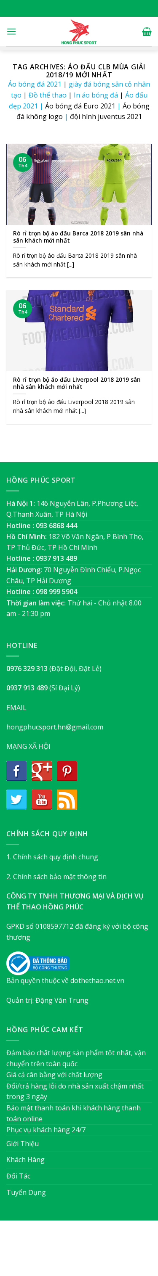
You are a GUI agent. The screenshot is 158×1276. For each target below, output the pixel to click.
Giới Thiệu (22, 1143)
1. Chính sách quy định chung (52, 856)
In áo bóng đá (96, 95)
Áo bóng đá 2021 (35, 84)
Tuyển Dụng (26, 1192)
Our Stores (65, 1252)
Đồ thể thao (48, 95)
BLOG (95, 1252)
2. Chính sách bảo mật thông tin (56, 876)
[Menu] (11, 31)
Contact (121, 1252)
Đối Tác (18, 1176)
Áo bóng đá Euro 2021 (80, 106)
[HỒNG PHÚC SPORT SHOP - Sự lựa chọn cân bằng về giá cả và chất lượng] (79, 31)
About (33, 1252)
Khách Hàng (25, 1159)
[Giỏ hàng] (147, 31)
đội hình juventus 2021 (106, 116)
